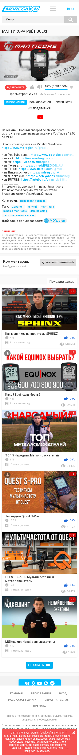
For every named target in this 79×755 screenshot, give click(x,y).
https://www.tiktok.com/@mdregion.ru (42, 169)
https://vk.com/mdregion (31, 162)
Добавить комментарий (58, 262)
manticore (47, 206)
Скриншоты (64, 102)
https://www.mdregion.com (35, 158)
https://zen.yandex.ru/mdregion (51, 176)
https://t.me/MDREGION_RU (43, 165)
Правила (39, 706)
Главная (16, 693)
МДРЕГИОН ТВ (15, 87)
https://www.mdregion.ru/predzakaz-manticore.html (25, 147)
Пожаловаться (40, 102)
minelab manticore (15, 210)
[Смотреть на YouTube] (40, 117)
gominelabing (38, 210)
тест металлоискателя (19, 215)
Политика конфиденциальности (43, 749)
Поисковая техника (33, 200)
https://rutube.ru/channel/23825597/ (44, 179)
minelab (32, 206)
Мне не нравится (39, 87)
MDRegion (57, 221)
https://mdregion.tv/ (44, 172)
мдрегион (18, 206)
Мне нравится (32, 87)
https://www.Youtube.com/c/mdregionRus (54, 154)
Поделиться (42, 108)
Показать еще (39, 665)
